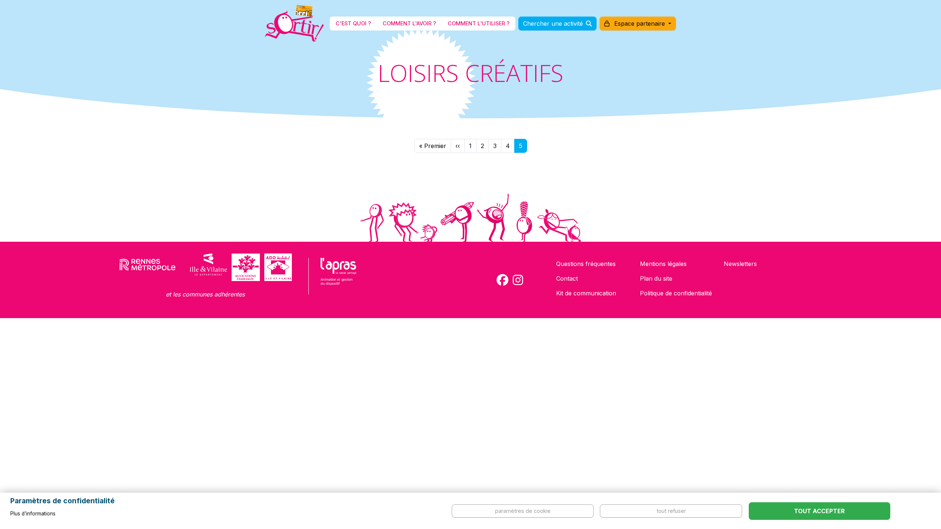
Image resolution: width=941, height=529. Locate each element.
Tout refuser (671, 511)
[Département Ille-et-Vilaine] (208, 267)
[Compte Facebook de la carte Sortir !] (502, 280)
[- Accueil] (294, 23)
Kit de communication (586, 293)
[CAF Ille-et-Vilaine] (246, 267)
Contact (567, 278)
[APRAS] (338, 276)
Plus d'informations (33, 514)
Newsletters (740, 263)
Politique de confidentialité (676, 293)
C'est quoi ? (353, 23)
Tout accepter (819, 511)
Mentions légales (663, 263)
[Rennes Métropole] (147, 267)
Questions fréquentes (586, 263)
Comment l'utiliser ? (478, 23)
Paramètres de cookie (523, 511)
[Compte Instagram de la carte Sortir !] (518, 280)
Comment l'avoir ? (409, 23)
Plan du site (656, 278)
